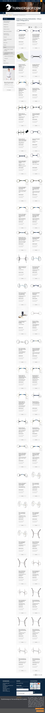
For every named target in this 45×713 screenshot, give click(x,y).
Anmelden (33, 0)
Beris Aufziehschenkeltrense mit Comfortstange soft (35, 542)
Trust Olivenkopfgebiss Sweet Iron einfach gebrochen (22, 35)
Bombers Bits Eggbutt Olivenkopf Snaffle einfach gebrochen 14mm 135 (36, 215)
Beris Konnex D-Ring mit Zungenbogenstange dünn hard (22, 293)
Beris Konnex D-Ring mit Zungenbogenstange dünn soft (36, 267)
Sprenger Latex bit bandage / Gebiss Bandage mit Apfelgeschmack (22, 65)
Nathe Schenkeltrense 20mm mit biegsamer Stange (22, 267)
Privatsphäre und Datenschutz (8, 685)
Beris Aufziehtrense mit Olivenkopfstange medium (36, 630)
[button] (41, 27)
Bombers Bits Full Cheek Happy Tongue (36, 428)
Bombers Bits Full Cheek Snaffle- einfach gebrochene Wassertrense (22, 403)
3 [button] (39, 27)
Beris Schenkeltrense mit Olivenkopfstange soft (22, 659)
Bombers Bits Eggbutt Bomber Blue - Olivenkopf (36, 293)
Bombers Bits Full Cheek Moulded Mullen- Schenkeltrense (36, 402)
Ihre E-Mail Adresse (20, 687)
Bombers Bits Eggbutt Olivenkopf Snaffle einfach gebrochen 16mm (36, 454)
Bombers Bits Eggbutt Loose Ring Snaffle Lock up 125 (22, 188)
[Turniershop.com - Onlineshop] (22, 7)
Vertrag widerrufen (6, 683)
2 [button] (37, 27)
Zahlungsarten (5, 686)
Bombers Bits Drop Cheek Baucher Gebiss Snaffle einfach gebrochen (22, 89)
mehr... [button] (22, 76)
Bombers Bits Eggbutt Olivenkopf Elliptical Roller (36, 114)
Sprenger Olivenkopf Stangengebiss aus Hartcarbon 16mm (36, 65)
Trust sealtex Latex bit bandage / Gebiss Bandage (22, 322)
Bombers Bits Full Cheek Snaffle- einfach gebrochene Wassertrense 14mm (22, 377)
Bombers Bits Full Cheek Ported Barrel (22, 428)
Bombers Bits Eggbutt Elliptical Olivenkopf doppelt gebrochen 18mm (36, 349)
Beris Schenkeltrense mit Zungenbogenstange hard (22, 601)
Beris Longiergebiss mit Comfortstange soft (35, 484)
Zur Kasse (23, 0)
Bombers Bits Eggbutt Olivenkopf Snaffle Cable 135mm (36, 238)
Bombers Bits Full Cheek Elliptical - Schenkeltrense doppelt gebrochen (35, 377)
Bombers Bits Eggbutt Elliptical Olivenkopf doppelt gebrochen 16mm (22, 454)
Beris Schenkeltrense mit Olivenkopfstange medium (36, 659)
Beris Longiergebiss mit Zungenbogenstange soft (35, 513)
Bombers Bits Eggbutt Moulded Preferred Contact (22, 162)
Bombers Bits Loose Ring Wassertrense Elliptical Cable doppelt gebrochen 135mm (22, 238)
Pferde (5, 18)
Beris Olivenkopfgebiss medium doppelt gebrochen (22, 349)
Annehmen (41, 708)
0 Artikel (38, 0)
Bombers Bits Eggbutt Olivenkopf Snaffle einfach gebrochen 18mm (22, 215)
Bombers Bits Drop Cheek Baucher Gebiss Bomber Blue (36, 89)
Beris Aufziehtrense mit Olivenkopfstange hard (22, 630)
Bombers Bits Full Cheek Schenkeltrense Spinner (22, 114)
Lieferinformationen (6, 688)
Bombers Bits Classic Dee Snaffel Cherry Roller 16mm (36, 162)
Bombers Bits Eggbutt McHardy (36, 139)
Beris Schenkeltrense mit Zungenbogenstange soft (36, 572)
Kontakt (4, 684)
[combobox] (29, 23)
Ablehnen (37, 708)
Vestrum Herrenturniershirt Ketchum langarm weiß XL (9, 82)
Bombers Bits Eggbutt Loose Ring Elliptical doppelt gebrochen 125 (36, 188)
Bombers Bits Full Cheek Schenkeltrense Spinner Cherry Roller (22, 140)
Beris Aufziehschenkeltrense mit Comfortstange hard (22, 572)
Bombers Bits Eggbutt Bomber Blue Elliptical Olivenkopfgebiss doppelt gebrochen (36, 35)
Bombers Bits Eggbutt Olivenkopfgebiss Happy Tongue (22, 484)
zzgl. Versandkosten (11, 87)
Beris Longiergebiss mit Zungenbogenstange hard (22, 542)
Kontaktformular (20, 683)
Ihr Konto (28, 0)
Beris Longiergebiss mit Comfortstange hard (22, 513)
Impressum (5, 687)
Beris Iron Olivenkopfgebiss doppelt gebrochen (35, 322)
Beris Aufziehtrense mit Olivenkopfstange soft (36, 601)
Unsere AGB (5, 689)
